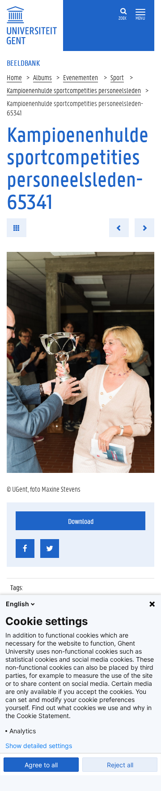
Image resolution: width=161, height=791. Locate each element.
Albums (42, 77)
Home (14, 77)
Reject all (120, 765)
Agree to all (41, 765)
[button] (140, 12)
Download (80, 521)
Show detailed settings (38, 745)
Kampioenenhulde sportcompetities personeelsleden (74, 90)
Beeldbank (23, 63)
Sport (117, 77)
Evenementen (80, 77)
